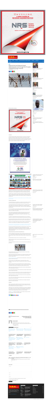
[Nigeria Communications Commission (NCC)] (20, 158)
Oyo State (34, 387)
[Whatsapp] (10, 295)
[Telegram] (15, 295)
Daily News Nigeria (11, 69)
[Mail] (16, 325)
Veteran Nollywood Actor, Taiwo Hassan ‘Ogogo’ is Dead (38, 234)
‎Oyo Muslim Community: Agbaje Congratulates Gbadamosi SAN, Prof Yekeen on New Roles (27, 352)
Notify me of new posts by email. (12, 380)
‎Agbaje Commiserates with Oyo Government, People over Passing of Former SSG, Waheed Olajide (27, 335)
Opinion (33, 60)
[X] (11, 71)
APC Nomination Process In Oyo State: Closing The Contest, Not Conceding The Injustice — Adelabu (12, 335)
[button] (43, 61)
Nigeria (12, 291)
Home (10, 60)
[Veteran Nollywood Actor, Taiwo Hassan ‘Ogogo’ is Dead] (38, 228)
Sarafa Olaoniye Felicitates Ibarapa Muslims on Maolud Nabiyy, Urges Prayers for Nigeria (27, 343)
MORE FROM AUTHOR (16, 327)
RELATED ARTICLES (11, 327)
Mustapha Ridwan (23, 309)
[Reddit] (16, 295)
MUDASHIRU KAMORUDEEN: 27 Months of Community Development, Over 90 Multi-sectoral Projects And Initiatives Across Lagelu (38, 220)
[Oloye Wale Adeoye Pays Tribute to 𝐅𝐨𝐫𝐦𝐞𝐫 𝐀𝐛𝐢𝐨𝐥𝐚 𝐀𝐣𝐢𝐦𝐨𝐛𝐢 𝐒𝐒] (20, 331)
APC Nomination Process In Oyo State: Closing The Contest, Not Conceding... (28, 387)
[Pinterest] (12, 71)
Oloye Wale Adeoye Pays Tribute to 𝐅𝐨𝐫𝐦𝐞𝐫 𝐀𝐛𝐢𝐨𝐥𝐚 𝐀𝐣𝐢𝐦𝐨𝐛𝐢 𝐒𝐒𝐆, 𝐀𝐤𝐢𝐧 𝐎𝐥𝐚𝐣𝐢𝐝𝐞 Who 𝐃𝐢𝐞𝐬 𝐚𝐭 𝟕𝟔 (20, 335)
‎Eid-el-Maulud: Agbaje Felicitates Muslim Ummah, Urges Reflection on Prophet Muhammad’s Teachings (12, 352)
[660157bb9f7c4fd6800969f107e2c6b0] (26, 32)
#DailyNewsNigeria (12, 309)
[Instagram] (14, 295)
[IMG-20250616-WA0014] (20, 182)
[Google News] (18, 295)
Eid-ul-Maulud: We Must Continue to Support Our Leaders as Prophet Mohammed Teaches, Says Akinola (19, 343)
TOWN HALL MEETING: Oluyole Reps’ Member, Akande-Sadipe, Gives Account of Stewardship (26, 317)
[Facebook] (9, 71)
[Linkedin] (13, 295)
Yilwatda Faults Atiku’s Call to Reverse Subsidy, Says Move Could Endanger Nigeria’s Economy (19, 352)
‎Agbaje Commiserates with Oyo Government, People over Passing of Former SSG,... (28, 394)
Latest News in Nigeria (19, 309)
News (13, 60)
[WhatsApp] (14, 71)
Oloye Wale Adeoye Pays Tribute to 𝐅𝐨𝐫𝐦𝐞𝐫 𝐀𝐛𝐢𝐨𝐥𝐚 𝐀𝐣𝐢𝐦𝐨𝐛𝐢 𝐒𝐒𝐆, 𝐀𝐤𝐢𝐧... (27, 391)
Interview (37, 60)
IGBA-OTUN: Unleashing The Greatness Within (14, 316)
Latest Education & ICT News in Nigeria (24, 60)
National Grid (27, 309)
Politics (16, 60)
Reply (11, 361)
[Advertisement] (21, 5)
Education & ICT (34, 388)
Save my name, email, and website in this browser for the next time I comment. (17, 378)
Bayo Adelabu (15, 309)
